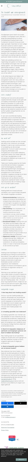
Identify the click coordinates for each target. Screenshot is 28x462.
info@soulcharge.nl (10, 417)
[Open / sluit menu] (1, 6)
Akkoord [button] (21, 459)
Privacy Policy (5, 430)
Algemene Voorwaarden (7, 427)
